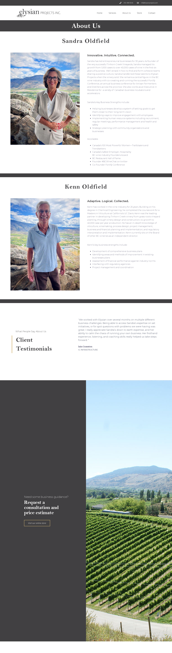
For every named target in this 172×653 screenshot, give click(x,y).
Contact (151, 13)
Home (99, 13)
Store (139, 13)
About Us (126, 13)
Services (112, 13)
